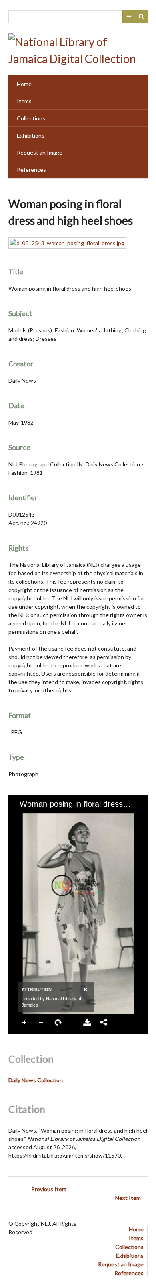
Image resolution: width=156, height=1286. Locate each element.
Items (24, 101)
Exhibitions (30, 135)
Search (141, 16)
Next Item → (131, 1197)
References (31, 169)
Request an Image (39, 152)
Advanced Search (128, 16)
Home (24, 84)
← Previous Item (45, 1189)
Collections (31, 118)
